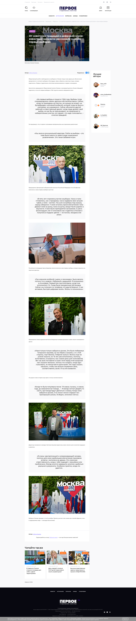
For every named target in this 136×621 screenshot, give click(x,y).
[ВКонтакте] (86, 73)
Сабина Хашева (33, 72)
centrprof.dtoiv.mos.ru (71, 614)
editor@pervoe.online (76, 611)
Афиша (75, 591)
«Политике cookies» (76, 618)
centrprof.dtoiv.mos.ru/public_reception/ (75, 615)
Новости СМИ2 (29, 582)
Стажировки (82, 591)
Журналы (68, 591)
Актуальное (60, 591)
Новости (52, 591)
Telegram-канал (53, 537)
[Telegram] (88, 73)
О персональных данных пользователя (68, 608)
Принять (125, 619)
